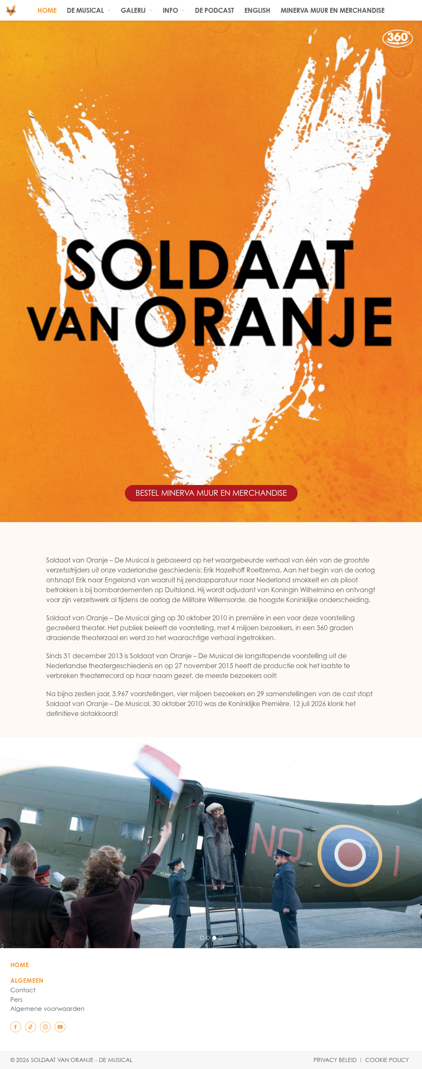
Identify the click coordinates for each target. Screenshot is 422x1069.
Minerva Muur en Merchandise (332, 10)
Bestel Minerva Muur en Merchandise (211, 492)
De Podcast (214, 10)
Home (47, 10)
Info (170, 10)
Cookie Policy (387, 1060)
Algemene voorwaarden (47, 1008)
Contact (22, 990)
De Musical (85, 10)
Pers (16, 999)
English (257, 10)
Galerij (133, 10)
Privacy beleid (335, 1060)
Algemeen (26, 980)
